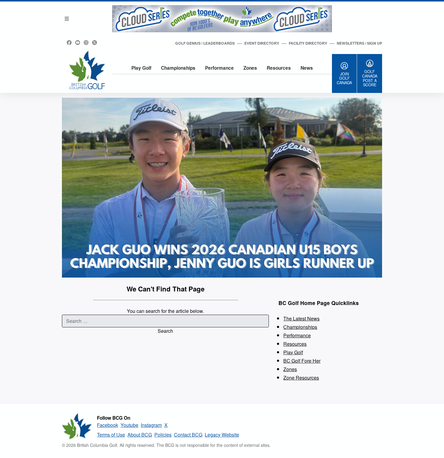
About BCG (139, 434)
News (307, 68)
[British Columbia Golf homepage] (77, 426)
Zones (250, 68)
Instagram (151, 424)
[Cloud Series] (222, 18)
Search (165, 330)
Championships (178, 68)
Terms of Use (111, 434)
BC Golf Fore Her (301, 360)
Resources (279, 68)
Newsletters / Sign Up (359, 43)
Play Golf (141, 68)
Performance (219, 68)
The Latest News (301, 318)
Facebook (107, 424)
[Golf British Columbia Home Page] (87, 69)
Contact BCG (188, 434)
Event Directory (261, 43)
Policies (163, 434)
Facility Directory (308, 43)
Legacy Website (222, 434)
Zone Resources (301, 377)
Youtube (129, 424)
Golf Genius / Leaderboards (205, 43)
